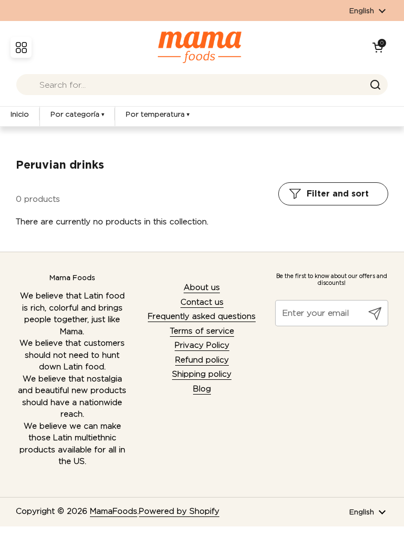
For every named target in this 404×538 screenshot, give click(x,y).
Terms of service (202, 331)
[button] (377, 47)
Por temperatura (157, 114)
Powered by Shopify (179, 511)
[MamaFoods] (199, 47)
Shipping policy (201, 374)
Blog (202, 389)
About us (202, 287)
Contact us (202, 302)
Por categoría (77, 114)
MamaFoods (113, 511)
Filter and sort (338, 194)
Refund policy (202, 360)
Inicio (20, 114)
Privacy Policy (202, 345)
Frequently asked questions (202, 316)
